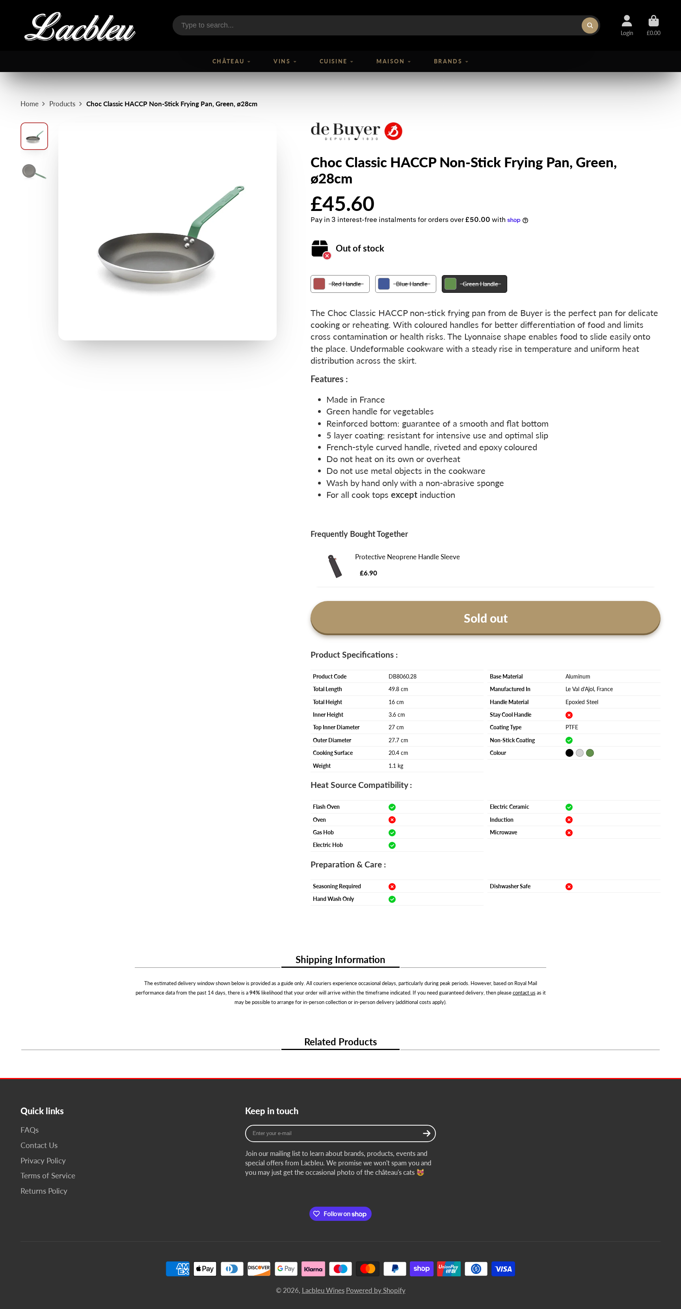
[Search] (590, 25)
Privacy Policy (43, 1160)
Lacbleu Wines (323, 1290)
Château (228, 61)
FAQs (29, 1129)
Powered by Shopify (376, 1290)
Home (29, 104)
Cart (654, 25)
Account (627, 25)
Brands (448, 61)
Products (62, 104)
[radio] (340, 284)
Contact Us (39, 1145)
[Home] (79, 25)
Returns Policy (43, 1190)
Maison (390, 61)
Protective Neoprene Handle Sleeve (407, 557)
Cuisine (334, 61)
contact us (524, 992)
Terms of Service (47, 1175)
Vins (282, 61)
